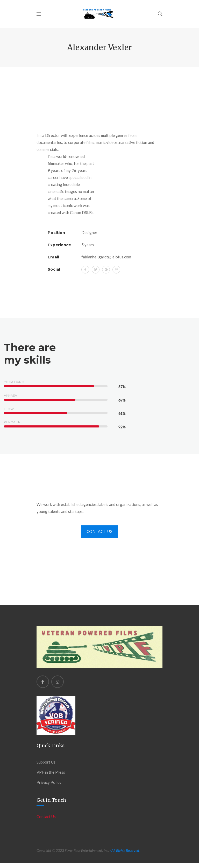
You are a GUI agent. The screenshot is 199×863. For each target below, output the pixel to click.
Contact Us (100, 531)
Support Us (46, 762)
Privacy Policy (49, 782)
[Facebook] (43, 681)
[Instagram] (57, 681)
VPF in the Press (51, 772)
